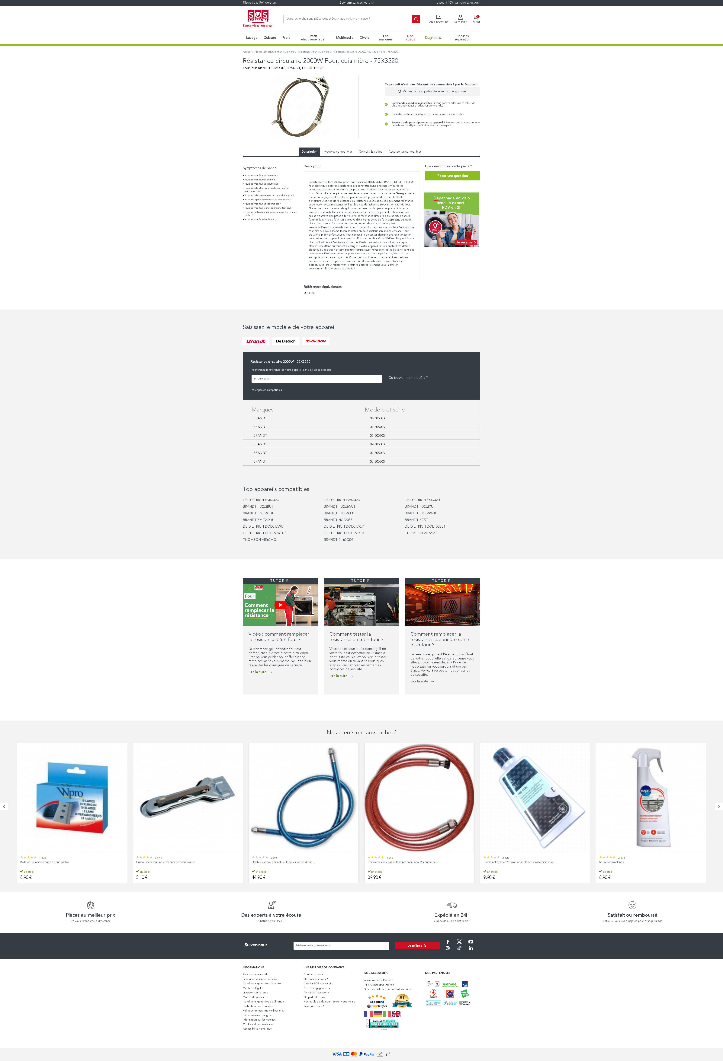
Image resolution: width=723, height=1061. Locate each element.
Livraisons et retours (255, 992)
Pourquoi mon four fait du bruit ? (260, 180)
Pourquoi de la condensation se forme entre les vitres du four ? (271, 214)
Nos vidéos (410, 37)
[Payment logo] (361, 1054)
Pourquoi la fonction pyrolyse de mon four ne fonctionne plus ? (267, 190)
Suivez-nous (256, 945)
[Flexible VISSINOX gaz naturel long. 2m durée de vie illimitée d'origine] (188, 798)
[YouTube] (470, 944)
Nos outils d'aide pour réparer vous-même (329, 1001)
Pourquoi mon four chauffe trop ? (261, 220)
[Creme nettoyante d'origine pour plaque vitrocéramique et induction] (419, 798)
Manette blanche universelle (616, 862)
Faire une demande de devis (260, 979)
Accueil (247, 52)
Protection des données (258, 1006)
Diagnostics (433, 38)
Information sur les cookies (259, 1019)
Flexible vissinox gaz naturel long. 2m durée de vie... (167, 862)
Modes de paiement (255, 997)
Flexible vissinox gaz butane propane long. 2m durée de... (287, 862)
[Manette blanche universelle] (651, 798)
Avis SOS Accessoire (316, 992)
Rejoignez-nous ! (314, 1006)
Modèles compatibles (338, 151)
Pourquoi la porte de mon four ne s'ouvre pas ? (268, 200)
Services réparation (463, 37)
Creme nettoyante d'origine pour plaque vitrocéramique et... (404, 862)
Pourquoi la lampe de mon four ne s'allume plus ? (269, 196)
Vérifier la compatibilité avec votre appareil (435, 91)
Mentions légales (253, 988)
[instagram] (447, 950)
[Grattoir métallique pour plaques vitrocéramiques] (72, 798)
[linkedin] (470, 950)
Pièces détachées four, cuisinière (274, 52)
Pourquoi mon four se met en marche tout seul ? (268, 208)
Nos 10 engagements (317, 988)
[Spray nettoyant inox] (535, 798)
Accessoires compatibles (405, 151)
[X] (459, 944)
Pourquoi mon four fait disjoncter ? (261, 176)
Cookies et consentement (259, 1024)
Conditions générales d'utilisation (263, 1001)
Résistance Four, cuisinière (313, 52)
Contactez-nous (313, 974)
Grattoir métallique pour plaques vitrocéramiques (49, 862)
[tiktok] (459, 950)
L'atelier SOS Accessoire (318, 983)
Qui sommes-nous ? (316, 979)
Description (309, 151)
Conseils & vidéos (370, 151)
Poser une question (452, 176)
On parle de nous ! (315, 997)
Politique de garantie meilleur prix (263, 1010)
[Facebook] (447, 944)
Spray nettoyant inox (496, 862)
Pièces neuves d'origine (257, 1015)
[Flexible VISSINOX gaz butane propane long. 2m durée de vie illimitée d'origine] (303, 798)
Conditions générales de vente (262, 983)
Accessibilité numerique (257, 1029)
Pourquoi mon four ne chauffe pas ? (262, 184)
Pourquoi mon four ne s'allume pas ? (263, 204)
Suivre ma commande (255, 974)
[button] (4, 806)
